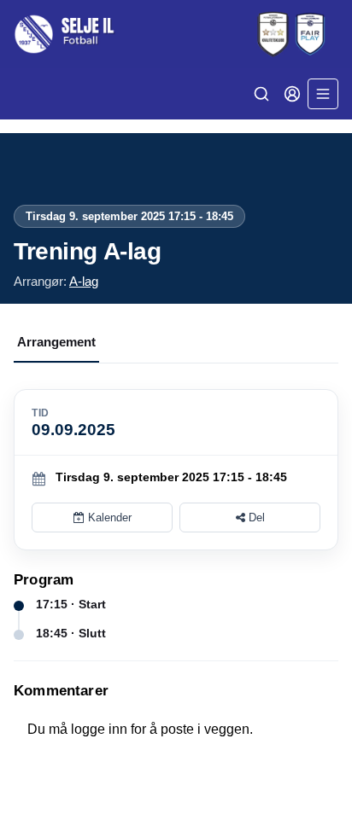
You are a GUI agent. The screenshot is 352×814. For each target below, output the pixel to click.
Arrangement (56, 341)
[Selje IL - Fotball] (176, 34)
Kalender (108, 517)
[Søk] (261, 93)
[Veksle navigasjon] (323, 93)
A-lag (83, 281)
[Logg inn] (292, 93)
